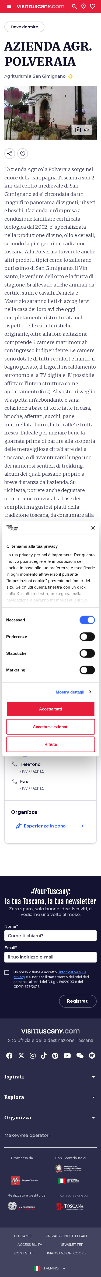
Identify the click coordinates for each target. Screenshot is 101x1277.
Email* (10, 947)
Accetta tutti (50, 709)
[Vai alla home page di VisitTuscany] (40, 7)
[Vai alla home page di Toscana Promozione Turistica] (73, 1206)
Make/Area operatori (27, 1135)
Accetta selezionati (50, 726)
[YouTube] (67, 1056)
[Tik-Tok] (44, 1056)
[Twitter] (21, 1056)
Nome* (11, 926)
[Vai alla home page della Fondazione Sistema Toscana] (27, 1206)
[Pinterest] (55, 1056)
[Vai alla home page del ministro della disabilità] (70, 1168)
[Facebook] (9, 1056)
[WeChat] (79, 1056)
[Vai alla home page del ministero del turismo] (70, 1181)
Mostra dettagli (70, 691)
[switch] (87, 636)
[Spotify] (92, 1056)
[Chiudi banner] (93, 528)
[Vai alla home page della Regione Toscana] (24, 1180)
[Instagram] (33, 1056)
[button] (50, 1077)
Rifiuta (50, 744)
